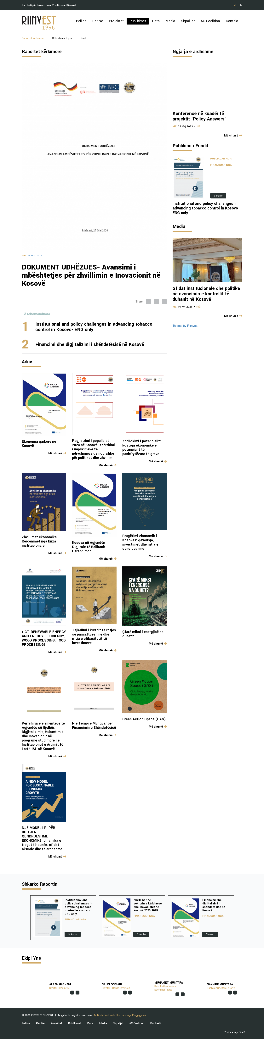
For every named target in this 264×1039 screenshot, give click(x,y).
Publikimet (137, 21)
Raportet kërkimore (33, 38)
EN (240, 5)
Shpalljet (188, 21)
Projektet (116, 21)
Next (239, 917)
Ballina (81, 21)
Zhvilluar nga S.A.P (234, 1032)
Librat (83, 38)
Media (170, 21)
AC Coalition (210, 21)
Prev (25, 917)
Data (156, 21)
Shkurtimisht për (62, 38)
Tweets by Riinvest (185, 325)
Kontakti (232, 21)
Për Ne (97, 21)
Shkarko (218, 195)
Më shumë (55, 453)
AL (235, 5)
